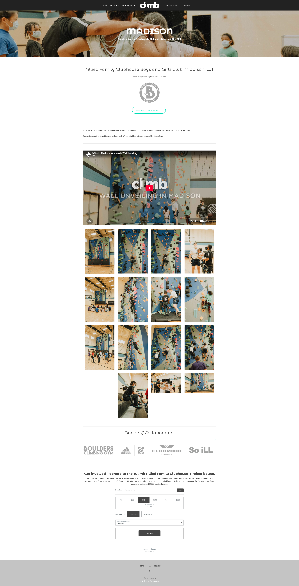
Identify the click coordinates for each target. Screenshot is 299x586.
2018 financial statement (149, 581)
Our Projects (154, 566)
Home (141, 566)
